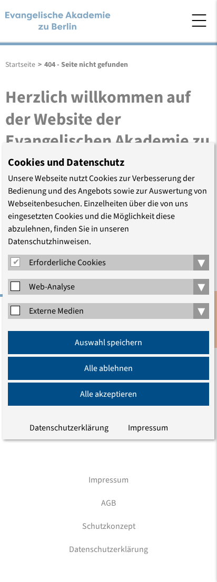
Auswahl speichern (108, 342)
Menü (199, 20)
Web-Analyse (52, 287)
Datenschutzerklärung (68, 428)
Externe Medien (56, 311)
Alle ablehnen (108, 368)
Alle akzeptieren (108, 394)
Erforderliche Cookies (67, 262)
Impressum (148, 428)
